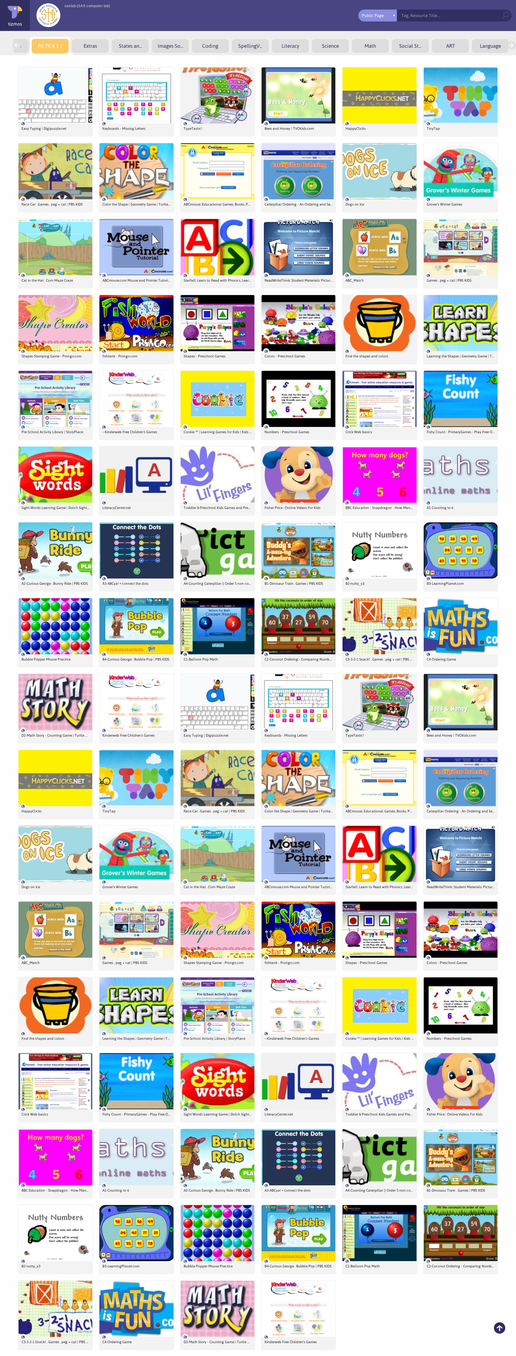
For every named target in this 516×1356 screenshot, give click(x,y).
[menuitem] (50, 46)
